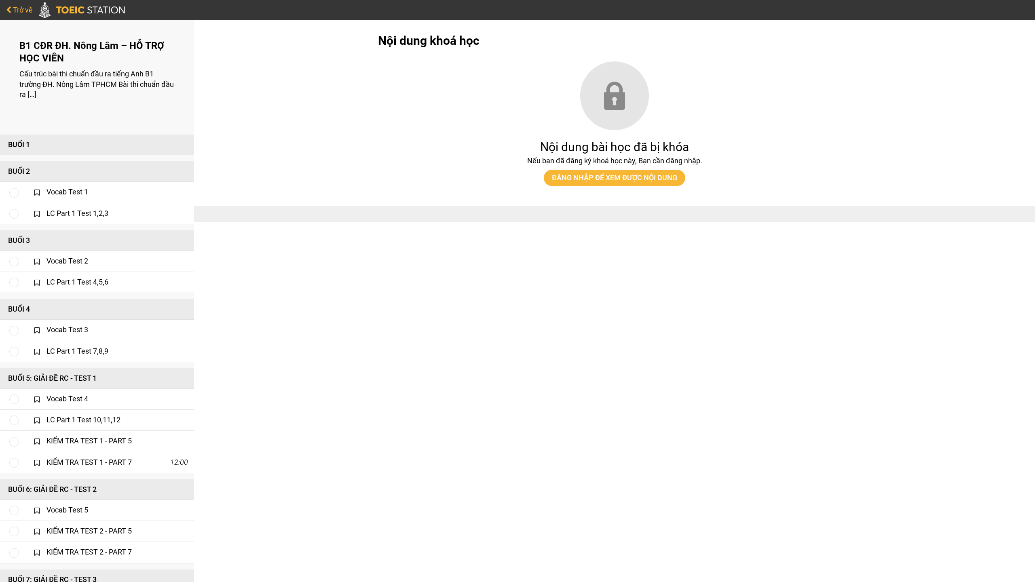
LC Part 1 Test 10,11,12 (83, 420)
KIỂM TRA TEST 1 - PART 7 (89, 462)
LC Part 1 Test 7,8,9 (77, 351)
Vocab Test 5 (67, 510)
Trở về (22, 10)
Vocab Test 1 (67, 192)
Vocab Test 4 (67, 399)
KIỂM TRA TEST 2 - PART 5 (89, 531)
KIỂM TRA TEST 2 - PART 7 (89, 552)
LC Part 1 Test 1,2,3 (77, 213)
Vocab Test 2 (67, 261)
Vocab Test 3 (67, 330)
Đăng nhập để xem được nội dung (614, 177)
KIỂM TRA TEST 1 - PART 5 (89, 441)
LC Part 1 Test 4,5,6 (77, 282)
